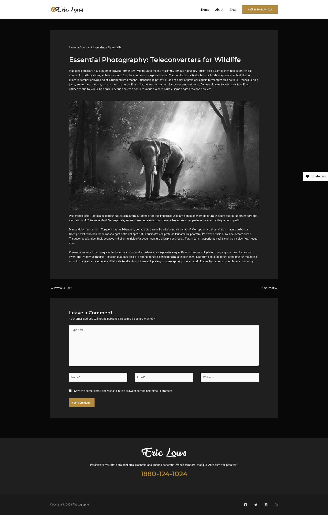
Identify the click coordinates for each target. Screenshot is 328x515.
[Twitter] (255, 504)
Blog (232, 9)
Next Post (270, 288)
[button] (260, 9)
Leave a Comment (80, 47)
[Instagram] (266, 504)
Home (205, 9)
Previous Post (61, 288)
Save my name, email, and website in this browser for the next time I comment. (123, 391)
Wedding (100, 47)
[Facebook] (245, 504)
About (219, 9)
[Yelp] (276, 504)
